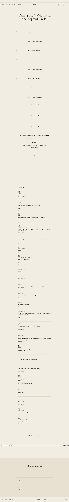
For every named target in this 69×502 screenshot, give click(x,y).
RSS (66, 499)
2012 (18, 485)
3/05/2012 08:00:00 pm (21, 361)
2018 (18, 474)
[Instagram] (56, 5)
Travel (19, 4)
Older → (39, 435)
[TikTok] (61, 5)
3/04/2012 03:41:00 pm (21, 221)
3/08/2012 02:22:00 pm (21, 422)
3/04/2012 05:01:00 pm (21, 242)
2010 (18, 489)
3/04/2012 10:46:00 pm (21, 287)
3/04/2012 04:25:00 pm (21, 232)
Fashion (8, 4)
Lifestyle (14, 4)
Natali (19, 215)
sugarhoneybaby (21, 227)
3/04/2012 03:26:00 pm (21, 209)
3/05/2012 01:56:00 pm (21, 329)
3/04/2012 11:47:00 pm (21, 305)
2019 (18, 472)
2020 (18, 471)
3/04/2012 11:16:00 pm (21, 296)
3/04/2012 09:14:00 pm (21, 278)
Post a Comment (21, 425)
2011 (18, 487)
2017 (18, 476)
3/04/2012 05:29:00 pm (21, 251)
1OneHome (20, 410)
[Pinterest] (58, 5)
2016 (18, 478)
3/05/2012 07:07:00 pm (21, 352)
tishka (19, 193)
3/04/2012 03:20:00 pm (21, 196)
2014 (18, 482)
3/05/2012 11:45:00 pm (21, 385)
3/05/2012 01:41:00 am (21, 319)
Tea (18, 377)
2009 (18, 491)
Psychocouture (21, 419)
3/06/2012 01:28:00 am (21, 394)
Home (3, 4)
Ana (34, 4)
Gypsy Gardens (21, 248)
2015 (18, 480)
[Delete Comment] (34, 197)
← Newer (30, 435)
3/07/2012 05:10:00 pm (21, 413)
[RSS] (66, 5)
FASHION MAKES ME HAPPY (23, 257)
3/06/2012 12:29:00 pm (21, 404)
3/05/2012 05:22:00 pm (21, 341)
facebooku (39, 158)
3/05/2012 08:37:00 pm (21, 371)
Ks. (18, 347)
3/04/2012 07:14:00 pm (21, 263)
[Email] (63, 5)
